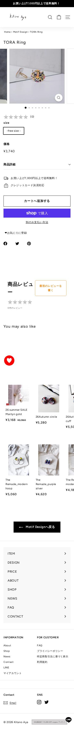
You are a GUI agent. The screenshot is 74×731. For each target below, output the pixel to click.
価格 (6, 144)
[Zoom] (58, 97)
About (7, 645)
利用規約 (42, 662)
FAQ (39, 645)
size (6, 123)
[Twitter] (46, 702)
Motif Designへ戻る (40, 527)
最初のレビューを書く (50, 288)
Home (7, 32)
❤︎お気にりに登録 (16, 232)
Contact (8, 662)
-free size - (14, 130)
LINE (6, 667)
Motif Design (20, 32)
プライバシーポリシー (50, 651)
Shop (6, 651)
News (6, 656)
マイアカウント (12, 673)
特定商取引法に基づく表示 (52, 656)
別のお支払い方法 (37, 222)
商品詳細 (9, 164)
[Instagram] (39, 702)
